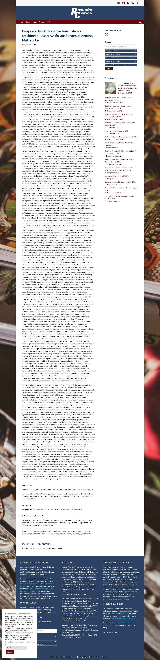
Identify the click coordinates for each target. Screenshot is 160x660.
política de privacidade (42, 622)
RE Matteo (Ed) (68, 534)
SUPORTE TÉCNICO (28, 603)
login (39, 548)
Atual (34, 22)
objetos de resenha (36, 589)
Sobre (28, 22)
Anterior (42, 22)
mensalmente (25, 594)
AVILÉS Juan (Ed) (32, 531)
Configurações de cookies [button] (16, 648)
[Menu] (22, 3)
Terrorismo (86, 534)
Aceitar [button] (10, 652)
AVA (48, 22)
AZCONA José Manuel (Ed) (50, 531)
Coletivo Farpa (69, 657)
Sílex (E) (78, 534)
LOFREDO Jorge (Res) (54, 534)
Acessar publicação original (37, 525)
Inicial (21, 22)
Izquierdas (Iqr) (39, 534)
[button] (118, 3)
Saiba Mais (9, 626)
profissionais (35, 591)
